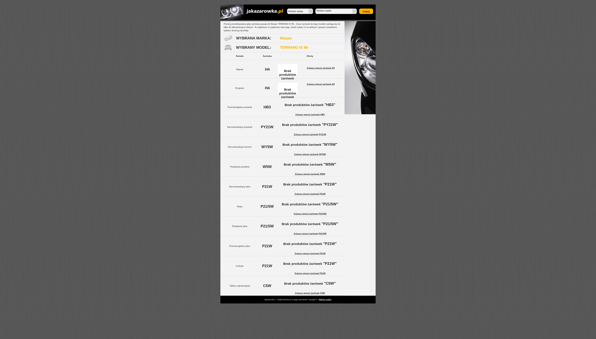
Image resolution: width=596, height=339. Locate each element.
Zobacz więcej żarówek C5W (310, 293)
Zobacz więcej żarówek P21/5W (310, 213)
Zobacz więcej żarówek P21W (310, 194)
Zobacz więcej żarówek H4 (321, 68)
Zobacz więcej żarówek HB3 (310, 114)
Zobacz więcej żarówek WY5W (310, 154)
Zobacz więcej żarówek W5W (310, 174)
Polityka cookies (325, 299)
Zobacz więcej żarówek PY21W (310, 134)
